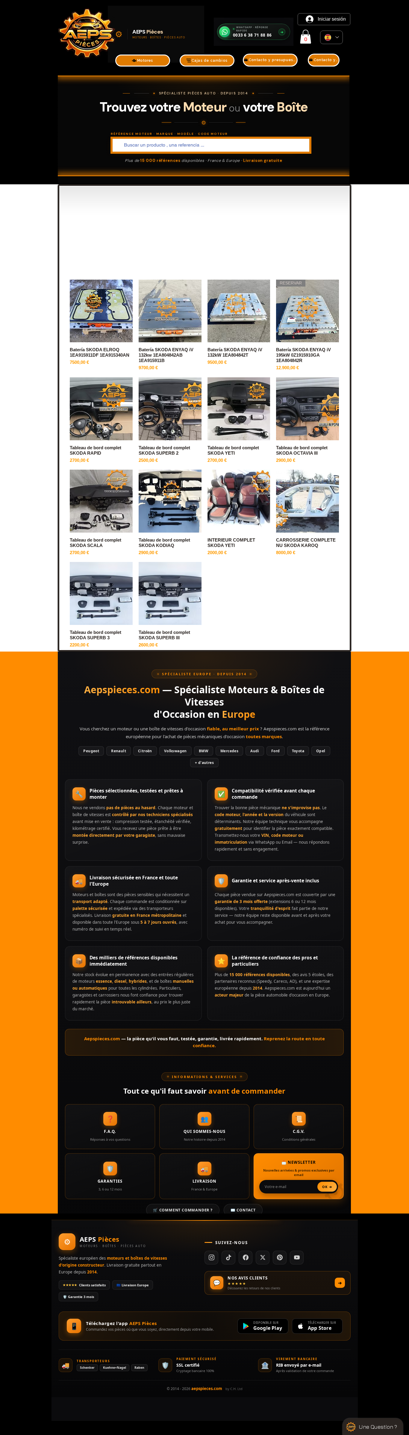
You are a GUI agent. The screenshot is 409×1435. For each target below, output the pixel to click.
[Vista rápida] (101, 311)
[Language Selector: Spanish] (331, 37)
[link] (305, 37)
